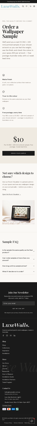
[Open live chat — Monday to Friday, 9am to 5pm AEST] (32, 421)
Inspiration (5, 351)
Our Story (5, 363)
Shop (4, 345)
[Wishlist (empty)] (27, 6)
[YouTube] (11, 335)
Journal (4, 368)
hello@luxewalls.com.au (12, 392)
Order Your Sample (18, 153)
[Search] (23, 6)
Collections (6, 348)
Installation (5, 353)
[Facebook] (3, 335)
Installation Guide (8, 377)
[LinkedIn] (14, 335)
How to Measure (7, 374)
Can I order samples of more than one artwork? (15, 259)
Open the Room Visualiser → (11, 194)
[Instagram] (7, 335)
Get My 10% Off (18, 308)
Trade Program (7, 382)
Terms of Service (18, 423)
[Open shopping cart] (30, 6)
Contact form (6, 405)
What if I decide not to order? (13, 271)
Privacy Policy (8, 423)
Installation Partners (8, 379)
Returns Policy (29, 423)
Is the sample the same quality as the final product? (17, 251)
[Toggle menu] (34, 6)
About (4, 366)
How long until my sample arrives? (14, 266)
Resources (5, 371)
